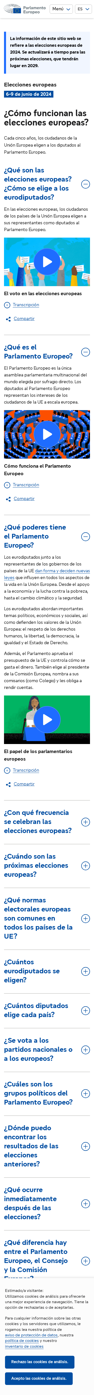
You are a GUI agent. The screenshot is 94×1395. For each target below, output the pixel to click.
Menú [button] (57, 9)
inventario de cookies (24, 1347)
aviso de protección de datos (31, 1335)
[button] (47, 262)
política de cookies (22, 1341)
